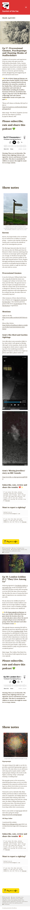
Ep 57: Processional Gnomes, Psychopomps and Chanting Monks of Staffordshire (14, 52)
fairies (17, 898)
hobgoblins (4, 900)
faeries (14, 898)
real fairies (18, 901)
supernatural (24, 901)
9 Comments (6, 552)
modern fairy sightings (13, 900)
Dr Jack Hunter (18, 303)
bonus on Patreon (19, 78)
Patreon (7, 500)
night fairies (13, 901)
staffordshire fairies (16, 551)
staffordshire (8, 551)
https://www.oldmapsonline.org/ (11, 824)
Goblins (21, 898)
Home (14, 548)
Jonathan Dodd (18, 631)
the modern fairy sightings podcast (14, 903)
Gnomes (22, 549)
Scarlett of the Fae (10, 11)
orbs (26, 549)
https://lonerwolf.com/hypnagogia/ (12, 814)
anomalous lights (16, 549)
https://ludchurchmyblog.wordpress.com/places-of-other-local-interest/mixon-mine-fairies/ (15, 327)
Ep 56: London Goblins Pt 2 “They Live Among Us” (14, 579)
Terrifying (4, 903)
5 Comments (6, 904)
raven (3, 551)
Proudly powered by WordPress (9, 908)
